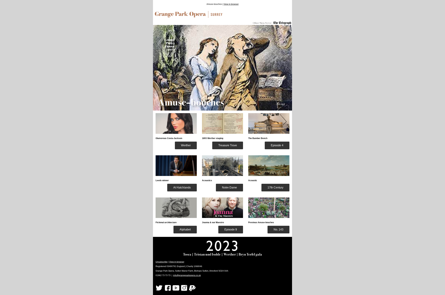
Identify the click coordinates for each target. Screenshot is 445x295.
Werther (186, 145)
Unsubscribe (162, 262)
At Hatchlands (182, 187)
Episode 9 (230, 229)
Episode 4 (277, 145)
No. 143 (278, 229)
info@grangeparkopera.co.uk (187, 275)
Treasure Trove (227, 145)
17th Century (275, 187)
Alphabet (185, 229)
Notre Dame (229, 187)
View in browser (231, 4)
